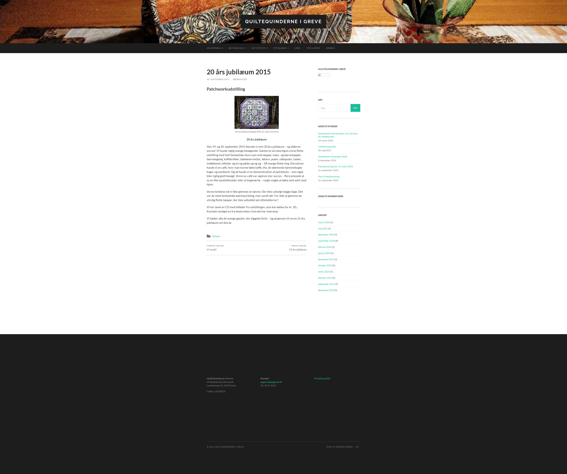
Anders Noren (344, 447)
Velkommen (214, 48)
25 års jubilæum (298, 248)
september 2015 (326, 284)
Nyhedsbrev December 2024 (332, 156)
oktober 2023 (325, 265)
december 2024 (326, 234)
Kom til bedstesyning (328, 176)
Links (297, 48)
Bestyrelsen (236, 48)
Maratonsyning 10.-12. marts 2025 (335, 166)
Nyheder (216, 236)
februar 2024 (324, 246)
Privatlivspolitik (322, 378)
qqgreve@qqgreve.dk (271, 381)
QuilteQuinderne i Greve (283, 21)
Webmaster (240, 79)
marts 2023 (324, 271)
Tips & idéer (313, 48)
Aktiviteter (258, 48)
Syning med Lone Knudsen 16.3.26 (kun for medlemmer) (338, 135)
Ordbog (330, 48)
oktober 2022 (325, 277)
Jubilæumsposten (327, 146)
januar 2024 (324, 253)
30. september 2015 (218, 79)
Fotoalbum (279, 48)
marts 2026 (324, 222)
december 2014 (326, 290)
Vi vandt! (215, 248)
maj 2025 (323, 228)
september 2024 (326, 240)
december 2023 (326, 259)
